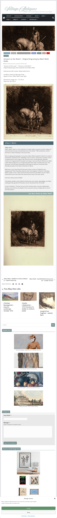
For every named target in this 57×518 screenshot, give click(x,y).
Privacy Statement (31, 516)
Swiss (48, 53)
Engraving (14, 53)
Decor (36, 16)
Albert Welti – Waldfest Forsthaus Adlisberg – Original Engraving (16, 279)
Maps (43, 16)
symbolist (18, 63)
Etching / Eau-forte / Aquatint (24, 53)
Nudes (44, 53)
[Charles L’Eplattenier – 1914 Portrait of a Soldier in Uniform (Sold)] (28, 296)
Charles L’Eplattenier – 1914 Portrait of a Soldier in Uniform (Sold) (28, 307)
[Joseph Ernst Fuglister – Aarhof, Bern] (47, 300)
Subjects (15, 19)
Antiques (28, 16)
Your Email (7, 415)
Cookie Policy (24, 516)
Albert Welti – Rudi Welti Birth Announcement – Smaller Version (41, 279)
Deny (28, 512)
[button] (55, 498)
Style (8, 19)
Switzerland (33, 19)
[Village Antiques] (28, 10)
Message (7, 422)
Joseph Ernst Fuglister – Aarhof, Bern (46, 313)
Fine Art (9, 16)
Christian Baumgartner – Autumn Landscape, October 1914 (9, 307)
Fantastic (34, 53)
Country (23, 19)
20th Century (7, 53)
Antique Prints (18, 16)
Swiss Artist (12, 63)
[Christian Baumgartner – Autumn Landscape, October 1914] (10, 296)
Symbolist (6, 55)
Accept (28, 508)
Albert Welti (7, 63)
